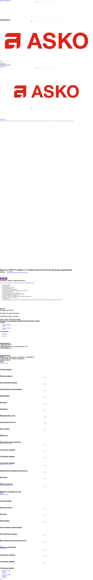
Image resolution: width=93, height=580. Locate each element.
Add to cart (3, 278)
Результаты (3, 63)
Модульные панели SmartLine (10, 442)
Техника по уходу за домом (9, 120)
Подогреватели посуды (8, 422)
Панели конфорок (6, 376)
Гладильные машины (7, 463)
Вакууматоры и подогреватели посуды (13, 540)
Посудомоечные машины (8, 382)
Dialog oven (4, 435)
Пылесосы (17, 120)
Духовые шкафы (6, 369)
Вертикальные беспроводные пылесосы (14, 470)
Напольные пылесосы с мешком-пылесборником (30, 120)
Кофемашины (5, 396)
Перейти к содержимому (5, 0)
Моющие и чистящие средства (10, 491)
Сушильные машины (7, 456)
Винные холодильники (8, 547)
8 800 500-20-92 (5, 20)
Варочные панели (6, 507)
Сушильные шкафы (7, 568)
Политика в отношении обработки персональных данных (20, 321)
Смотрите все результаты (5, 65)
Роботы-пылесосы (6, 484)
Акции (4, 325)
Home (1, 120)
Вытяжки (3, 402)
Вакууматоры (4, 429)
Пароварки (4, 409)
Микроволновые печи (7, 415)
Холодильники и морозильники (11, 389)
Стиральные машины (7, 450)
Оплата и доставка (7, 324)
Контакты (5, 333)
